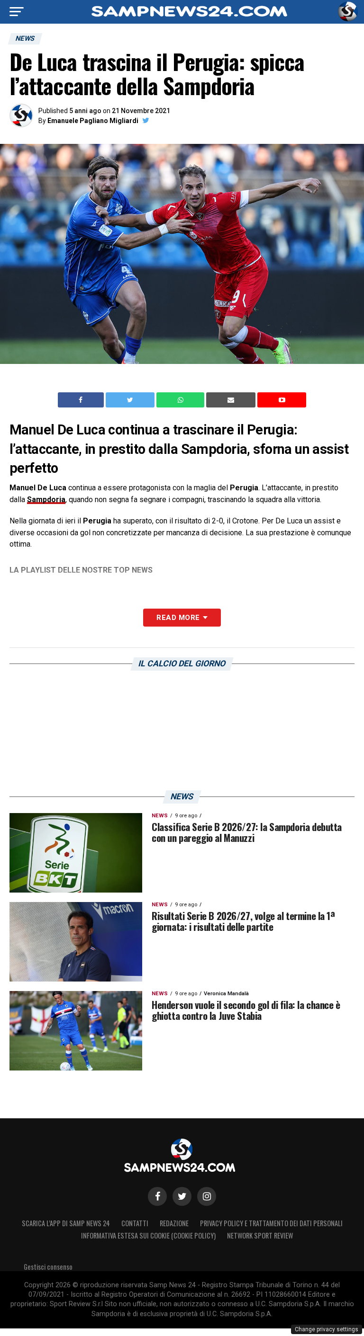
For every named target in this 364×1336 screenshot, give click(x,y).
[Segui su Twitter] (182, 1196)
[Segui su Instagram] (206, 1196)
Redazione (174, 1223)
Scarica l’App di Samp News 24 (66, 1223)
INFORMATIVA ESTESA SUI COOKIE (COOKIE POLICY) (148, 1235)
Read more (178, 617)
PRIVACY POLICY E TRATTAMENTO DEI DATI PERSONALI (271, 1223)
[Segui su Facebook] (157, 1196)
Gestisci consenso (48, 1267)
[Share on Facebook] (82, 399)
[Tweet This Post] (131, 399)
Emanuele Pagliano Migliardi (92, 120)
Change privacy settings (326, 1329)
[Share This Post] (181, 399)
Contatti (134, 1223)
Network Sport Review (260, 1235)
